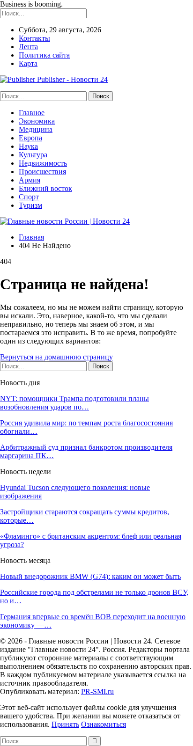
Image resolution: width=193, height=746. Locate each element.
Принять (65, 724)
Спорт (29, 197)
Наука (28, 146)
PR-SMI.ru (97, 691)
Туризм (30, 205)
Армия (29, 180)
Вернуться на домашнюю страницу (56, 357)
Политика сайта (44, 55)
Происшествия (42, 172)
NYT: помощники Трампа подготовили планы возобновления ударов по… (74, 403)
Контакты (34, 38)
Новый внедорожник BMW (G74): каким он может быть (90, 576)
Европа (30, 138)
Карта (28, 63)
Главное (32, 113)
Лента (28, 47)
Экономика (37, 121)
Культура (33, 155)
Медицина (35, 129)
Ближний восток (45, 188)
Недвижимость (43, 163)
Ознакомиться (103, 724)
